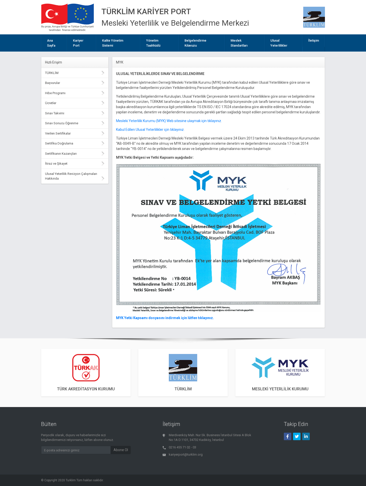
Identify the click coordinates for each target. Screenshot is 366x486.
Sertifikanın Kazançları (61, 153)
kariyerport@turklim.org (186, 454)
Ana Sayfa (51, 43)
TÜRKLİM (52, 73)
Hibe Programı (55, 93)
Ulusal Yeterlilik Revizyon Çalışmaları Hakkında (71, 176)
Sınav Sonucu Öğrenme (61, 123)
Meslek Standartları (239, 43)
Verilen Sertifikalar (58, 133)
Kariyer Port (78, 43)
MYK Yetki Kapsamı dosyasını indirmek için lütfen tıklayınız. (165, 318)
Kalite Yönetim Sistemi (112, 43)
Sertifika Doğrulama (59, 143)
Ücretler (50, 103)
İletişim (313, 40)
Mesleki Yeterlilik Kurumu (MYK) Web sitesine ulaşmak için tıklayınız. (169, 121)
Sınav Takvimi (54, 113)
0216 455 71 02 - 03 (182, 447)
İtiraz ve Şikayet (56, 163)
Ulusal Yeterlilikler (278, 43)
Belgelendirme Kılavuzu (195, 43)
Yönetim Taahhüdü (153, 43)
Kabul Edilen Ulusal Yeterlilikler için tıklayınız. (150, 130)
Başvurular (52, 83)
